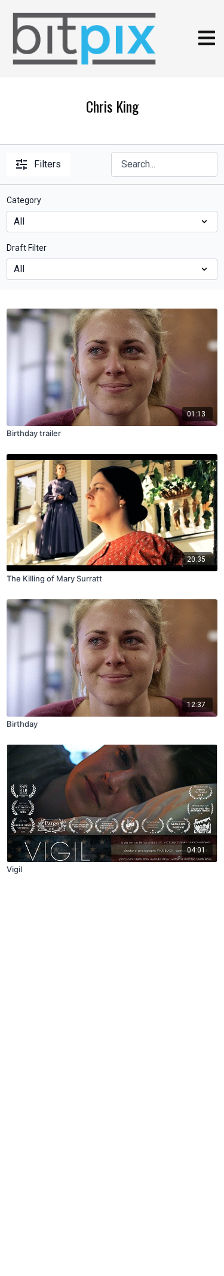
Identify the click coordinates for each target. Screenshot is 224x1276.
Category (24, 200)
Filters (47, 164)
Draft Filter (27, 248)
